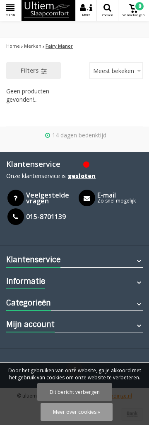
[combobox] (116, 70)
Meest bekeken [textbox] (113, 71)
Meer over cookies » (76, 411)
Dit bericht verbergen (75, 392)
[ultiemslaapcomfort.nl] (48, 10)
